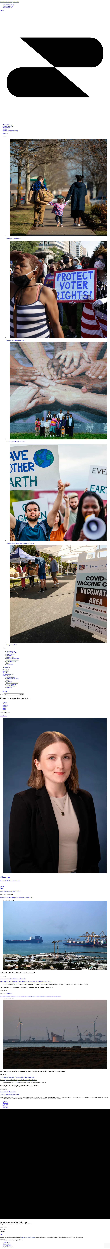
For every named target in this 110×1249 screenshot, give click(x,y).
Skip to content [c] (8, 6)
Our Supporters (7, 1245)
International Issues (11, 661)
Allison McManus (13, 978)
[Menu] (55, 122)
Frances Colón (19, 1077)
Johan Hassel (31, 1077)
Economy (8, 655)
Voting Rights (6, 127)
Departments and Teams (12, 678)
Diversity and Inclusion (12, 683)
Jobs (7, 680)
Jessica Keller (11, 1077)
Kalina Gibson (3, 1077)
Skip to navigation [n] (8, 4)
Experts (5, 670)
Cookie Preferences (8, 1247)
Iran (7, 663)
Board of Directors (11, 685)
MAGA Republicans (8, 126)
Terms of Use (6, 1242)
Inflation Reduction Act (12, 660)
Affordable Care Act (11, 652)
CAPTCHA (3, 1230)
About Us (5, 675)
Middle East (9, 664)
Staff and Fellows (10, 677)
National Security (7, 124)
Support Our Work (11, 684)
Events (5, 671)
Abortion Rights (10, 651)
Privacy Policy (7, 1244)
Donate (2, 10)
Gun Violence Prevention (12, 658)
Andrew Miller (22, 978)
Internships (9, 681)
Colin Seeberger (4, 978)
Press (4, 672)
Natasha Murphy (4, 1091)
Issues (4, 133)
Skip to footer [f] (7, 7)
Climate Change (10, 654)
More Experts (3, 716)
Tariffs (5, 129)
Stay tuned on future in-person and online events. (16, 1223)
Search (1, 694)
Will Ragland (8, 993)
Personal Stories (7, 674)
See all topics (6, 667)
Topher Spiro (12, 1091)
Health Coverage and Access (10, 130)
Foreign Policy (10, 657)
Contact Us (9, 687)
